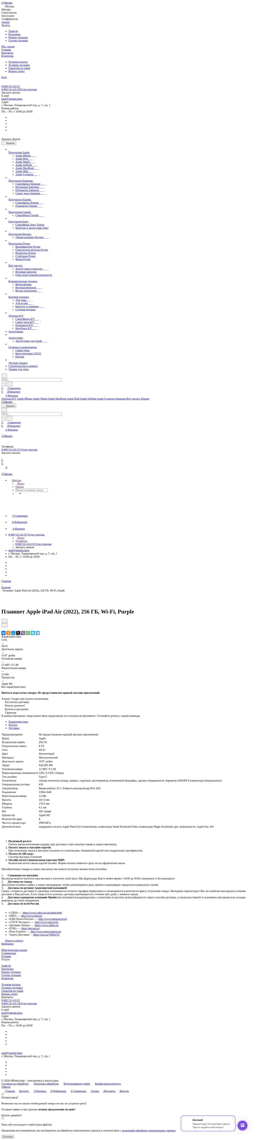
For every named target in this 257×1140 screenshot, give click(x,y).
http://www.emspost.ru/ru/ (52, 918)
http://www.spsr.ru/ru (46, 922)
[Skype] (33, 633)
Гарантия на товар (19, 68)
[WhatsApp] (28, 633)
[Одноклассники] (8, 633)
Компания (7, 943)
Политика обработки (46, 1083)
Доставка (13, 728)
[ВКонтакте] (3, 633)
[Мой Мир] (13, 633)
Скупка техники (18, 40)
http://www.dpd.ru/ (31, 915)
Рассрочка (14, 34)
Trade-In (13, 31)
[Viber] (23, 633)
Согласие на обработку (15, 1083)
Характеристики (18, 721)
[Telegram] (38, 633)
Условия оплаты (18, 61)
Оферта (5, 1086)
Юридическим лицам (14, 950)
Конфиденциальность (108, 1083)
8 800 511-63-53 (10, 86)
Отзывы (6, 956)
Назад (20, 483)
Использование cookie (77, 1083)
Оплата (12, 724)
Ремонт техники (18, 37)
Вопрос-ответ (16, 71)
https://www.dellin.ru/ (47, 925)
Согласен (8, 1136)
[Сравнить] (4, 625)
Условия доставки (19, 65)
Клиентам (7, 978)
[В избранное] (4, 621)
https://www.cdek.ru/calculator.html (42, 912)
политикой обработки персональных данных (149, 1130)
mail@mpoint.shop (11, 98)
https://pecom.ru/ (30, 928)
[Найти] (9, 384)
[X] (18, 633)
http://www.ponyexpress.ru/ (46, 931)
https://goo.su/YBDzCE (46, 934)
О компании (8, 953)
